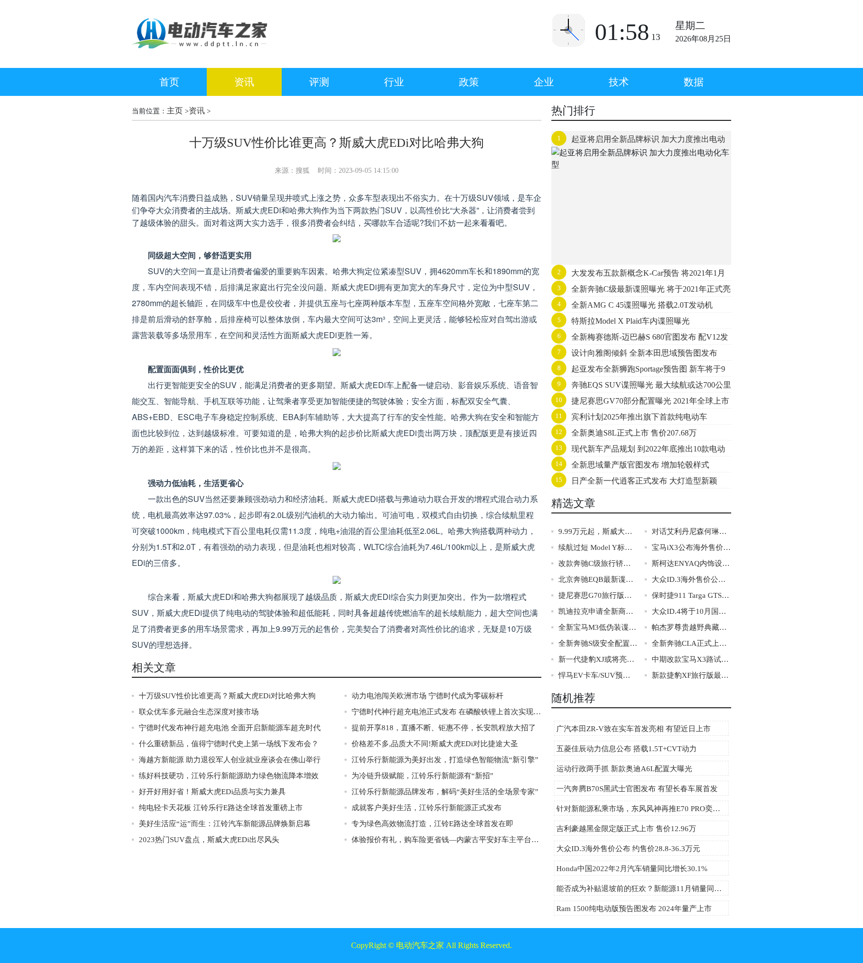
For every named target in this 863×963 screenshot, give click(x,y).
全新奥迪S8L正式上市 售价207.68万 (634, 433)
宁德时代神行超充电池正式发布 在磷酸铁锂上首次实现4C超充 (446, 712)
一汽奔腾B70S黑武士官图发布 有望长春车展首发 (637, 789)
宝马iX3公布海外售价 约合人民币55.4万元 (691, 547)
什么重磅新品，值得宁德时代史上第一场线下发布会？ (229, 744)
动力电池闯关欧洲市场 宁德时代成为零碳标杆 (427, 696)
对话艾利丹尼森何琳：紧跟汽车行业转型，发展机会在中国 (691, 531)
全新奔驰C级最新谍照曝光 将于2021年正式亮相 (641, 291)
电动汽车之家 (420, 945)
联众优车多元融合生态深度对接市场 (199, 712)
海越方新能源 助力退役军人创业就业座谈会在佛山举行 (230, 760)
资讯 (244, 81)
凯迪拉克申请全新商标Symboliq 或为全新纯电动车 (598, 611)
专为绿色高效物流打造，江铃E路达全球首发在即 (432, 824)
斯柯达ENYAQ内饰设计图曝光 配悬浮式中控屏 (691, 563)
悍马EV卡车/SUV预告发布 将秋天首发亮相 (598, 675)
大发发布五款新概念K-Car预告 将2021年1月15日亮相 (638, 275)
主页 (175, 110)
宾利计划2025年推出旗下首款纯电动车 (639, 417)
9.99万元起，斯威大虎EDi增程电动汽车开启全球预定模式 (598, 531)
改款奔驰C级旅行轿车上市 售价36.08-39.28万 (598, 563)
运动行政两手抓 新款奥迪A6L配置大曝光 (624, 769)
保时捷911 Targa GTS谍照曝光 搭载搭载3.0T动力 (691, 595)
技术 (619, 81)
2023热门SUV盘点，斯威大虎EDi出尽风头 (209, 840)
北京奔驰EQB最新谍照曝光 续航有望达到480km (598, 579)
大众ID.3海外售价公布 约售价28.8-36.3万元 (691, 579)
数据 (694, 81)
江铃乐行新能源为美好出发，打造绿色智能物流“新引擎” (445, 760)
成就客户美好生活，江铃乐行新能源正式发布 (426, 808)
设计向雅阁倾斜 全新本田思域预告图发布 (644, 353)
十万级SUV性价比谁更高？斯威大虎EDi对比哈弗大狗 (227, 696)
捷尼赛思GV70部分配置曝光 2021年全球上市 (650, 401)
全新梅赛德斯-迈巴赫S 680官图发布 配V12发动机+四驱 (639, 339)
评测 (319, 81)
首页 (169, 81)
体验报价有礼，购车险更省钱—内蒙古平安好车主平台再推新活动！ (446, 840)
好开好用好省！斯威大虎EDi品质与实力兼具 (212, 792)
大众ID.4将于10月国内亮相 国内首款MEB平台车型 (691, 611)
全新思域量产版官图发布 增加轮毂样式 (640, 465)
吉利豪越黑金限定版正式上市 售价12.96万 (626, 829)
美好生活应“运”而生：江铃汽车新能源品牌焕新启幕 (225, 824)
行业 (394, 81)
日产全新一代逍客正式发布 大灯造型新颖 (644, 481)
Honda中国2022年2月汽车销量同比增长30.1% (632, 869)
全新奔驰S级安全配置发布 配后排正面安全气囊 (598, 643)
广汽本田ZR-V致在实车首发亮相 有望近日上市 (633, 729)
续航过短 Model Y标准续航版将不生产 (598, 547)
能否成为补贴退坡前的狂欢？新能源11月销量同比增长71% (642, 889)
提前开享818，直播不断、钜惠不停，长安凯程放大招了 (444, 728)
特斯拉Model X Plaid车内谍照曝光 (630, 321)
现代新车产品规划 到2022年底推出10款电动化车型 (638, 451)
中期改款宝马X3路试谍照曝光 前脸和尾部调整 (691, 659)
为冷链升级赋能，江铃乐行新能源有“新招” (422, 776)
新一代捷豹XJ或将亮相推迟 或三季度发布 (598, 659)
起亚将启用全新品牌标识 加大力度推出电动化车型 (638, 141)
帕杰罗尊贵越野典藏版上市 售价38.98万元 (691, 627)
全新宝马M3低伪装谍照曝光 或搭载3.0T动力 (598, 627)
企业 (544, 81)
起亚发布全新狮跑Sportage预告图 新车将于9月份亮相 (638, 371)
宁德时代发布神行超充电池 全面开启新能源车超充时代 (230, 728)
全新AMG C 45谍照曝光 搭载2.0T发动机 (642, 305)
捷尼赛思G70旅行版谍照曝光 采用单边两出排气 (598, 595)
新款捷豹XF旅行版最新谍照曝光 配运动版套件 (691, 675)
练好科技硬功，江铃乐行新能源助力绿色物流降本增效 (229, 776)
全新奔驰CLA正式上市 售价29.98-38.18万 (691, 643)
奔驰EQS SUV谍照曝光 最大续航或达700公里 (651, 385)
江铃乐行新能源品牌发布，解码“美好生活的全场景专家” (445, 792)
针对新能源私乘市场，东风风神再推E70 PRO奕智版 (642, 809)
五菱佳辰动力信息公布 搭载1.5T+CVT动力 (626, 749)
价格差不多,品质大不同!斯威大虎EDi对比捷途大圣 (435, 744)
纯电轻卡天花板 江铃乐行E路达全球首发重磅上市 (221, 808)
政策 (469, 81)
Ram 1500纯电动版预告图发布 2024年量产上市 (634, 909)
